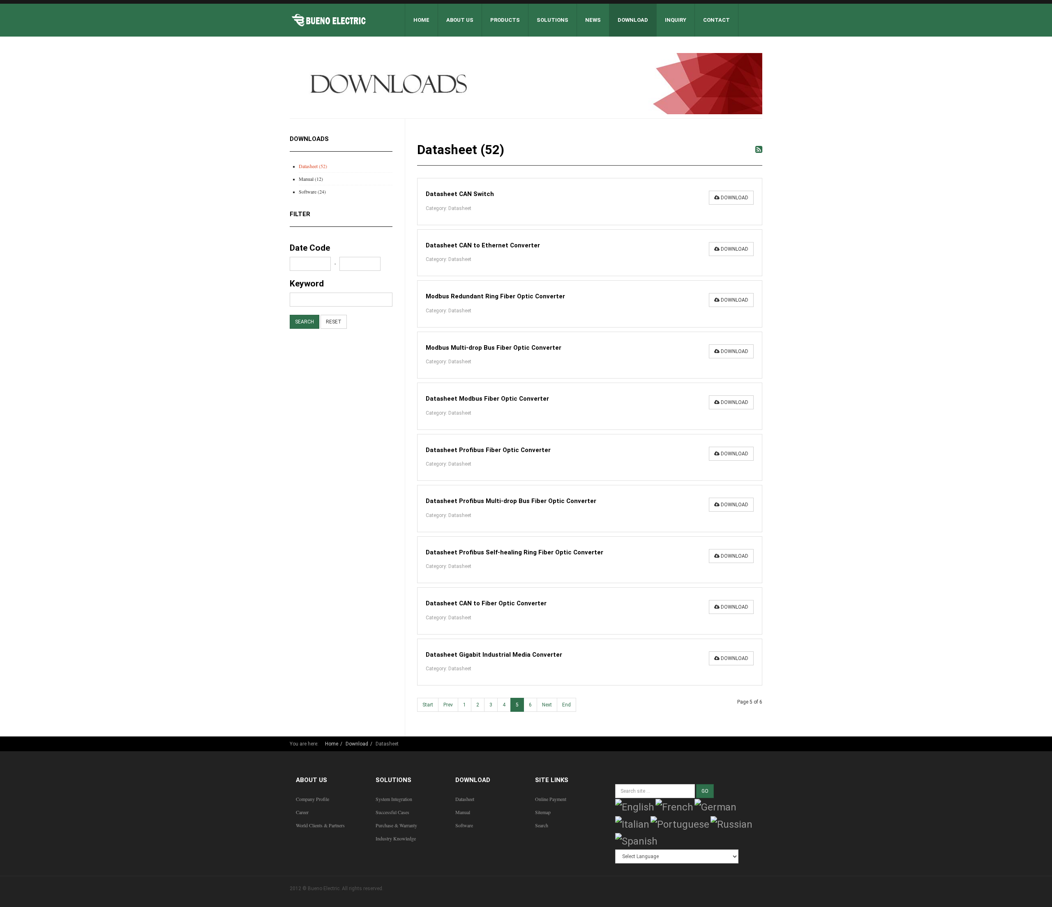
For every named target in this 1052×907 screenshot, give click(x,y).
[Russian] (731, 823)
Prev (448, 705)
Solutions (552, 20)
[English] (634, 806)
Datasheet (464, 799)
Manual (462, 812)
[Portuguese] (680, 823)
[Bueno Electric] (329, 20)
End (566, 705)
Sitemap (543, 812)
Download (633, 20)
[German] (715, 806)
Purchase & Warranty (396, 825)
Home (421, 20)
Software (464, 825)
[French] (674, 806)
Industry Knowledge (396, 838)
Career (302, 812)
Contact (716, 20)
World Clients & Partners (320, 825)
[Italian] (632, 823)
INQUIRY (675, 20)
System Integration (394, 799)
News (593, 20)
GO (704, 791)
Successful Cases (392, 812)
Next (547, 705)
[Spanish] (636, 841)
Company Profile (312, 799)
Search (541, 825)
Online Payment (550, 799)
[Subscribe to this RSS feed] (758, 150)
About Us (459, 20)
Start (427, 705)
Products (505, 20)
